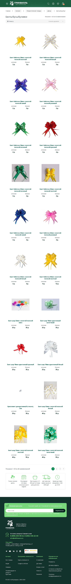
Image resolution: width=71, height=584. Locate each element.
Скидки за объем (23, 563)
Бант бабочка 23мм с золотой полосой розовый (50, 234)
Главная (8, 11)
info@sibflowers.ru (16, 538)
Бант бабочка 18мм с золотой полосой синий (20, 102)
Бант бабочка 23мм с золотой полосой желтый (50, 190)
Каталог (18, 11)
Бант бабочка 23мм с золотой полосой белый (20, 278)
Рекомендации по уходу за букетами (11, 572)
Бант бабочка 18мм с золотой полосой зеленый (20, 146)
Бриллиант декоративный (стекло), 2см (21, 407)
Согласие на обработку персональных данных (55, 570)
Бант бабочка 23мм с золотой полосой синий (20, 234)
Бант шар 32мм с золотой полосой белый (50, 407)
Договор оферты (54, 565)
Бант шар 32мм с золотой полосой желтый (20, 451)
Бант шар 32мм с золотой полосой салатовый (50, 451)
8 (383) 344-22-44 (31, 536)
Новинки (8, 567)
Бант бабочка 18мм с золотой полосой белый (50, 58)
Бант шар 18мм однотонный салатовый (50, 322)
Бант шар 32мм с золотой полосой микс (20, 322)
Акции (7, 563)
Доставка (39, 563)
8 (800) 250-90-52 (17, 536)
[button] (48, 3)
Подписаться (60, 510)
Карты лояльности (23, 560)
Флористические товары (34, 11)
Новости (38, 570)
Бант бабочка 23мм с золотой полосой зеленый (20, 190)
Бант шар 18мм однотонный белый (50, 364)
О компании (39, 560)
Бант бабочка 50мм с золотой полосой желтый (50, 278)
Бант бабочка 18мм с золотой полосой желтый (20, 58)
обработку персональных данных (34, 513)
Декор (49, 11)
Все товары (9, 560)
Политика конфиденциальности (55, 575)
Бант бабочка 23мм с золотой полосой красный (50, 146)
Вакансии (39, 574)
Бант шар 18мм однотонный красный (20, 364)
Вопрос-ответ (40, 567)
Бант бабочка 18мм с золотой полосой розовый (50, 102)
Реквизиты (52, 562)
